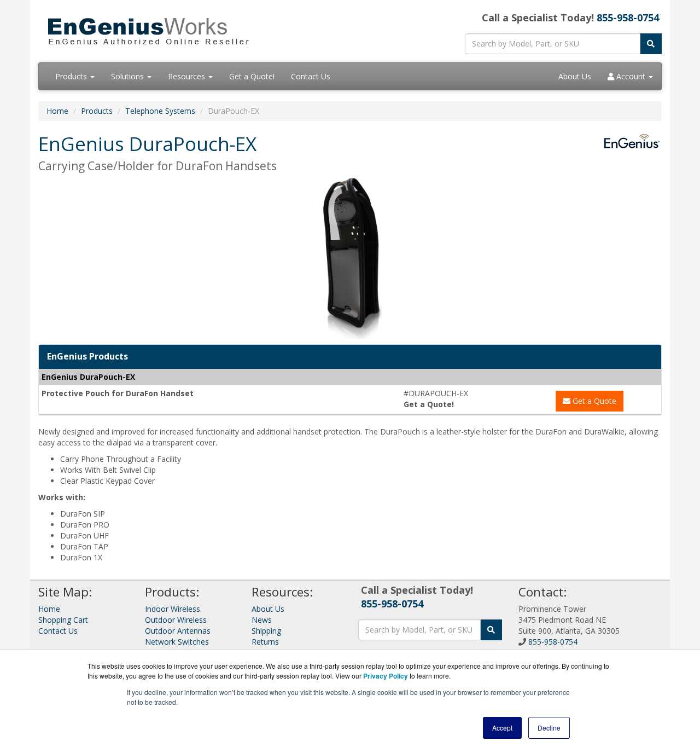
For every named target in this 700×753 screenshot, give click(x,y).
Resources (187, 76)
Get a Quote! (252, 76)
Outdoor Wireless (176, 620)
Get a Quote (593, 401)
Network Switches (177, 641)
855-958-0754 (628, 17)
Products (72, 76)
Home (57, 111)
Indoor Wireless (172, 609)
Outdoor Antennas (178, 630)
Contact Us (310, 76)
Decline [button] (549, 727)
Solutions (128, 76)
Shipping (266, 630)
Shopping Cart (63, 620)
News (262, 620)
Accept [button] (502, 727)
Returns (265, 641)
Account (631, 76)
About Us (574, 76)
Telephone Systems (160, 111)
